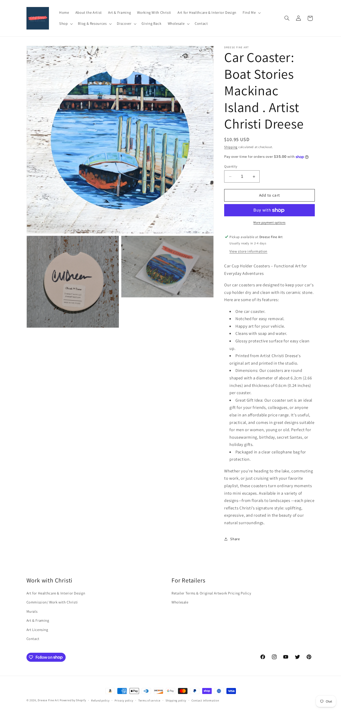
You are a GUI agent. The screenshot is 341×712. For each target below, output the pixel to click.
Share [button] (235, 538)
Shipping (230, 147)
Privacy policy (124, 700)
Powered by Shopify (73, 700)
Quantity (230, 166)
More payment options (269, 223)
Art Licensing (37, 629)
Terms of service (149, 700)
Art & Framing (37, 620)
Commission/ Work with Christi (52, 602)
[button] (251, 12)
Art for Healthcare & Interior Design (55, 593)
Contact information (205, 700)
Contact (32, 638)
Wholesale (179, 602)
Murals (32, 611)
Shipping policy (176, 700)
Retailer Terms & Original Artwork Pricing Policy (211, 593)
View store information (248, 251)
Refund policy (100, 700)
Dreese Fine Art (48, 700)
